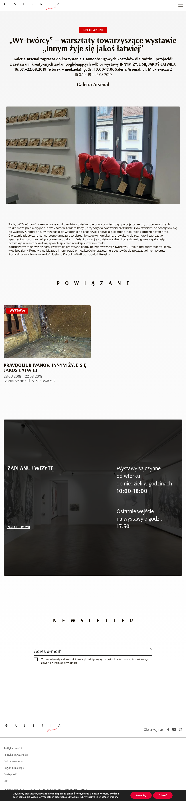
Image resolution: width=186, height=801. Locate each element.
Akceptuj (141, 795)
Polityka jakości (13, 748)
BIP (5, 780)
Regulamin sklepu (14, 767)
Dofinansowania (13, 761)
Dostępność (10, 774)
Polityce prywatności (66, 662)
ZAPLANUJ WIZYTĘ (19, 527)
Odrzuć (163, 795)
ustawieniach (109, 797)
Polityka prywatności (16, 754)
